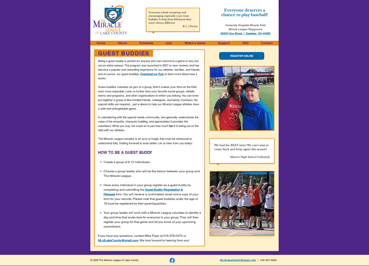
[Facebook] (172, 260)
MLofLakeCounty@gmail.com (118, 240)
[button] (122, 43)
